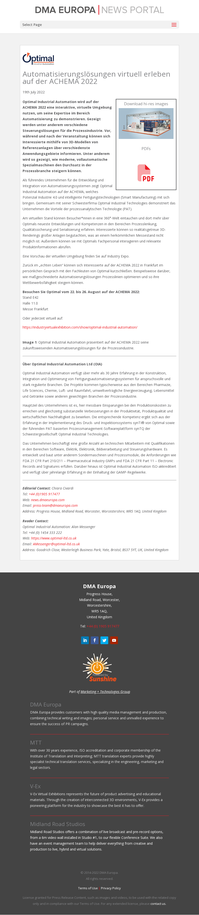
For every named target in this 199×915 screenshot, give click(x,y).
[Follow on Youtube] (114, 640)
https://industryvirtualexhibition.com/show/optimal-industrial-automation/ (80, 327)
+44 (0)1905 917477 (44, 494)
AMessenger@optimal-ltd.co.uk (56, 544)
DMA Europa (45, 704)
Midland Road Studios (57, 823)
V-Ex (35, 786)
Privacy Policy (111, 888)
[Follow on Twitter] (104, 640)
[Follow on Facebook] (95, 640)
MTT (36, 742)
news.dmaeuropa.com (48, 500)
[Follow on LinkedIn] (85, 640)
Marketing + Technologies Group (105, 691)
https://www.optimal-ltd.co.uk (53, 538)
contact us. (158, 903)
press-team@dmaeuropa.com (55, 505)
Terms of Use (88, 888)
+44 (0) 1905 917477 (103, 626)
